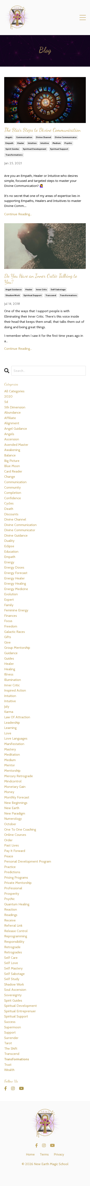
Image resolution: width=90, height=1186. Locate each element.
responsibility (14, 942)
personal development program (27, 861)
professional (13, 888)
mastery (10, 749)
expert (9, 600)
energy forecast (15, 573)
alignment (11, 423)
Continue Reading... (18, 214)
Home (30, 1154)
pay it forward (14, 851)
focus (8, 621)
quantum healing (16, 904)
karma (8, 712)
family (8, 605)
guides (9, 658)
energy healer (14, 578)
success (9, 1022)
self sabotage (58, 289)
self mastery (13, 968)
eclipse (9, 546)
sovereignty (13, 995)
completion (12, 493)
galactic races (14, 632)
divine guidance (16, 535)
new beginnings (15, 803)
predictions (12, 872)
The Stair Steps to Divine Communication (42, 130)
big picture (11, 461)
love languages (15, 738)
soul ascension (15, 990)
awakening (12, 450)
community (12, 487)
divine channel (43, 137)
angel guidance (13, 289)
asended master (16, 445)
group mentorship (17, 648)
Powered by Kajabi (45, 1175)
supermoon (12, 1027)
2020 (8, 396)
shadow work (12, 295)
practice (10, 867)
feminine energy (16, 610)
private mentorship (18, 883)
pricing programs (16, 877)
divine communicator (66, 137)
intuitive (44, 143)
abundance (12, 412)
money (9, 792)
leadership (12, 723)
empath (9, 143)
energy (9, 562)
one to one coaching (20, 829)
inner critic (41, 289)
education (11, 552)
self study (11, 979)
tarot (8, 1043)
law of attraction (17, 717)
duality (9, 541)
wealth (9, 1070)
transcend (50, 295)
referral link (13, 926)
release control (16, 931)
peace (8, 856)
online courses (15, 835)
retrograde (12, 947)
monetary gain (15, 787)
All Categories (14, 391)
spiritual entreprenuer (20, 1011)
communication (24, 137)
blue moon (12, 466)
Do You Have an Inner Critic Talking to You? (40, 279)
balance (10, 455)
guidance (11, 653)
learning (10, 728)
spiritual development (34, 149)
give (7, 642)
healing (9, 669)
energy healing (15, 583)
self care (11, 958)
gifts (7, 637)
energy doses (14, 567)
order (8, 840)
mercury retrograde (18, 776)
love (7, 733)
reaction (10, 909)
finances (10, 616)
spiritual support (59, 149)
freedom (10, 626)
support (10, 1032)
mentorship (12, 771)
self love (11, 963)
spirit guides (12, 149)
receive (10, 920)
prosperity (11, 894)
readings (10, 915)
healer (20, 143)
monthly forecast (16, 797)
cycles (9, 503)
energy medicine (16, 589)
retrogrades (13, 952)
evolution (11, 594)
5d (6, 402)
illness (8, 674)
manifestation (14, 744)
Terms (44, 1154)
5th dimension (14, 407)
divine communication (20, 525)
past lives (11, 845)
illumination (12, 680)
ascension (11, 439)
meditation (12, 754)
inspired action (15, 690)
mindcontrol (13, 781)
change (9, 477)
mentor (9, 765)
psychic (68, 143)
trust (8, 1065)
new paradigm (14, 813)
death (8, 509)
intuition (32, 143)
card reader (13, 471)
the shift (10, 1048)
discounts (11, 514)
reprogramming (15, 936)
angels (8, 137)
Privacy (59, 1154)
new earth (11, 808)
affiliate (10, 418)
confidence (12, 498)
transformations (14, 154)
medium (57, 143)
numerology (13, 819)
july (6, 706)
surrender (11, 1038)
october (10, 824)
